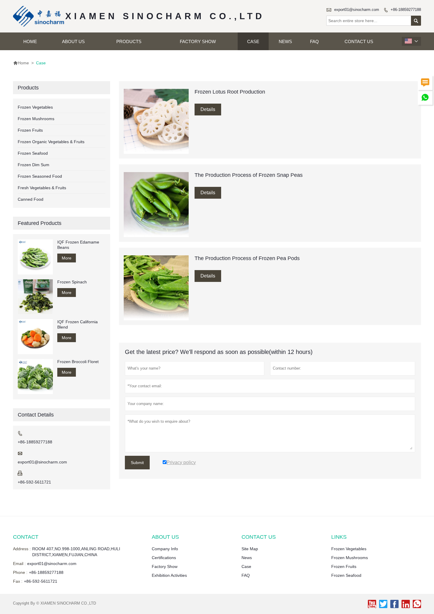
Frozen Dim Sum (33, 164)
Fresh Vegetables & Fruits (42, 187)
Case (253, 41)
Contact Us (359, 41)
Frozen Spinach (72, 282)
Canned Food (30, 199)
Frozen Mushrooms (36, 118)
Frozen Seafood (33, 153)
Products (128, 41)
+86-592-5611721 (34, 482)
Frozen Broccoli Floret (78, 361)
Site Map (250, 548)
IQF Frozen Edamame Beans (78, 245)
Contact (25, 537)
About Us (73, 41)
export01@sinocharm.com (356, 9)
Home (30, 41)
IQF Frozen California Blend (77, 324)
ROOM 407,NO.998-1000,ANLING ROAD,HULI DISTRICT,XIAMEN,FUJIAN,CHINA (76, 551)
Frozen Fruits (30, 130)
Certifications (164, 557)
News (285, 41)
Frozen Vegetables (35, 107)
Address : (22, 548)
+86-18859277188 (406, 9)
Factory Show (198, 41)
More (66, 258)
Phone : (20, 572)
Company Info (165, 548)
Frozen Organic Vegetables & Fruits (51, 141)
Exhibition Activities (169, 575)
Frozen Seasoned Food (40, 176)
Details (207, 109)
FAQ (314, 41)
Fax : (17, 581)
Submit (137, 462)
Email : (19, 563)
